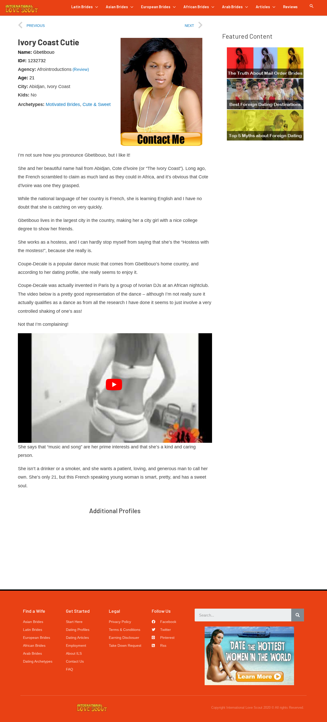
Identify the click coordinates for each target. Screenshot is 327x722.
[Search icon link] (311, 6)
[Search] (297, 615)
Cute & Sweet (97, 104)
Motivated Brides (63, 104)
